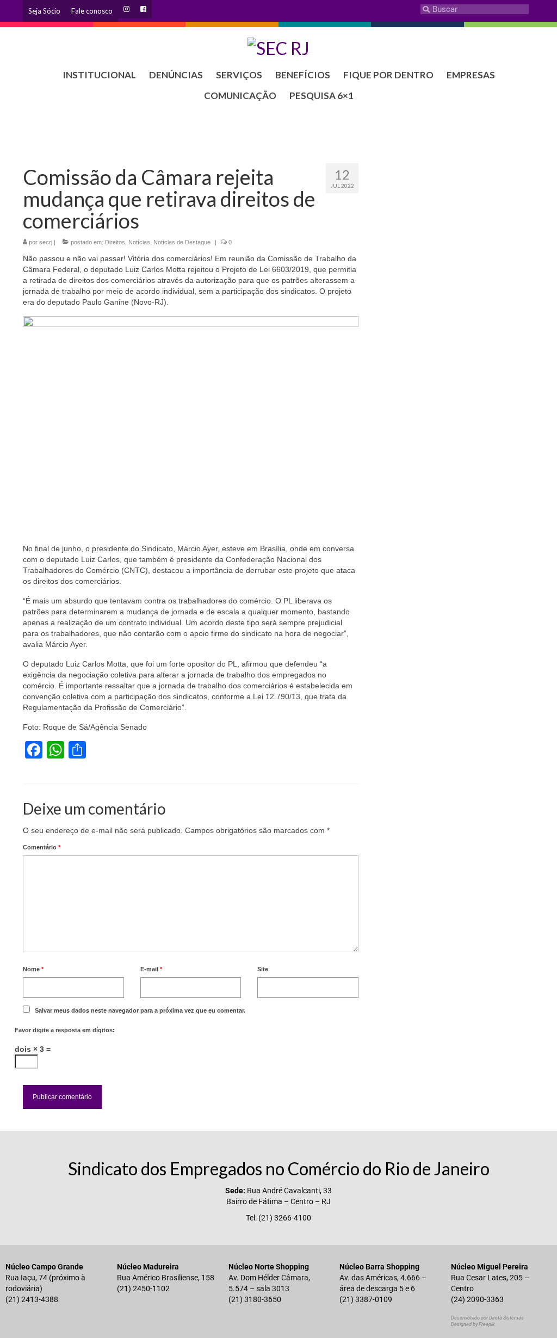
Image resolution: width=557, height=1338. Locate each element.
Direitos (115, 242)
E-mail (151, 969)
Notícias (139, 242)
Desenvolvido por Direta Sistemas (487, 1318)
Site (262, 969)
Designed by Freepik (472, 1324)
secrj (45, 242)
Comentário (41, 847)
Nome (33, 969)
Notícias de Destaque (182, 242)
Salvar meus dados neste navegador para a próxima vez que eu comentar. (140, 1010)
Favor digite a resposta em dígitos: (65, 1030)
